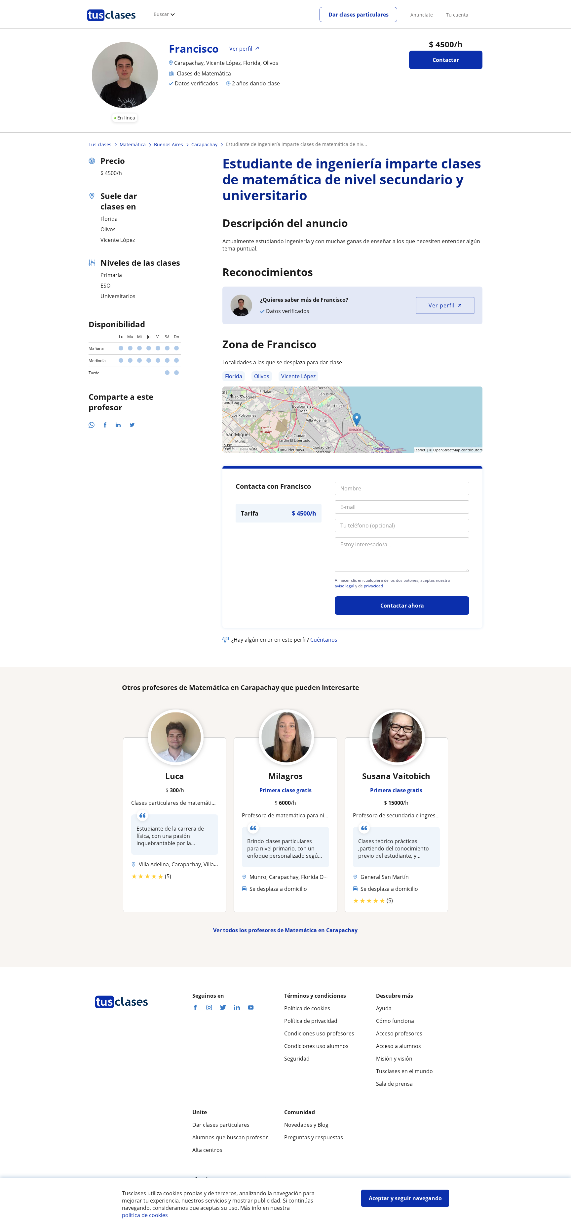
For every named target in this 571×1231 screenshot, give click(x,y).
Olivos (261, 376)
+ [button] (231, 395)
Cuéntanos (323, 639)
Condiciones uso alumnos (316, 1046)
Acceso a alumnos (398, 1046)
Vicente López (298, 376)
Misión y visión (394, 1058)
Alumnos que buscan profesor (230, 1137)
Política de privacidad (310, 1021)
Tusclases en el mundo (404, 1071)
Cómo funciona (395, 1021)
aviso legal (344, 586)
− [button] (241, 395)
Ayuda (384, 1008)
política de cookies (145, 1215)
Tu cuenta (457, 15)
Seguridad (297, 1058)
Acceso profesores (399, 1033)
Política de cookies (307, 1008)
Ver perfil (442, 305)
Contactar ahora (402, 605)
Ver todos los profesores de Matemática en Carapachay (285, 930)
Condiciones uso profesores (319, 1033)
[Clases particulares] (111, 23)
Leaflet (419, 449)
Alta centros (207, 1150)
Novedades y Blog (306, 1124)
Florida (233, 376)
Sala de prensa (394, 1083)
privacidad (373, 586)
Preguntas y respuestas (313, 1137)
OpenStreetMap (446, 449)
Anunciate (421, 15)
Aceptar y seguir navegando (405, 1198)
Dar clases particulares (358, 14)
